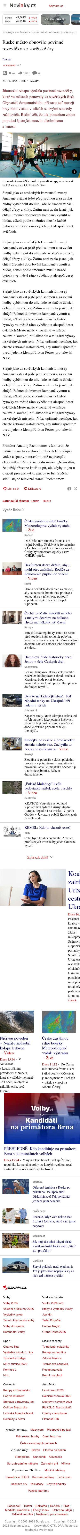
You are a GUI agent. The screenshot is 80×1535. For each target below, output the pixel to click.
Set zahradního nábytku (22, 1463)
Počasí (28, 535)
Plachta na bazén (54, 1450)
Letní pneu (64, 1477)
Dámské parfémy (43, 1477)
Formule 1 (10, 1369)
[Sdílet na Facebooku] (69, 489)
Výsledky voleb (13, 1314)
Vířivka (65, 1463)
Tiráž (66, 1505)
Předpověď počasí (59, 1429)
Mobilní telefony (55, 1470)
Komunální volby (14, 1331)
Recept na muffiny (54, 1352)
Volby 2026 (10, 1303)
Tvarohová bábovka (55, 1363)
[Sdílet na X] (75, 489)
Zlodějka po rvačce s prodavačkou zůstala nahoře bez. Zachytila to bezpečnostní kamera (49, 744)
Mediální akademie (17, 1510)
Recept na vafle (52, 1369)
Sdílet (26, 73)
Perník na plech (52, 1375)
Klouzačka (55, 1456)
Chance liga (11, 1346)
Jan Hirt (47, 1314)
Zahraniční (30, 710)
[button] (40, 155)
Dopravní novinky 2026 (57, 1401)
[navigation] (5, 5)
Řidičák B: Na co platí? (57, 1407)
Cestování (30, 798)
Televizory (36, 1483)
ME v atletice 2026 (15, 1363)
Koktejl (28, 754)
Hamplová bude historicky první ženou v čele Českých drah (48, 659)
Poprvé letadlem (13, 1396)
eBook (11, 73)
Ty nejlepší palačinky (55, 1346)
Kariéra (55, 1505)
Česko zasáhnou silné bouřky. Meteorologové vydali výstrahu (47, 523)
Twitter (28, 1505)
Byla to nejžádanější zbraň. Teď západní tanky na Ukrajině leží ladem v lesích (47, 700)
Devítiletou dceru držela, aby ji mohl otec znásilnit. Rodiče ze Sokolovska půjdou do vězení (47, 569)
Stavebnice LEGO (17, 1477)
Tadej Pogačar (51, 1320)
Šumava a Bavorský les (18, 1401)
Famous (6, 59)
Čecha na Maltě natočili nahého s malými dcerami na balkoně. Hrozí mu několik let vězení (48, 617)
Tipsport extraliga (14, 1358)
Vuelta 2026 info (52, 1303)
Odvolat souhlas (22, 1514)
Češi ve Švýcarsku (15, 1407)
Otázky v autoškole (54, 1413)
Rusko (47, 500)
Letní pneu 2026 (53, 1390)
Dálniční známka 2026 (56, 1396)
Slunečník (39, 1456)
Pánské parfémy (38, 1490)
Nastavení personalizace (52, 1514)
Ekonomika (31, 666)
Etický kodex (41, 1510)
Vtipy (27, 832)
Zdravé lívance (52, 1358)
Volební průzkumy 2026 (18, 1308)
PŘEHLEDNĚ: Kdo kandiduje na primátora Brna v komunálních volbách (40, 1151)
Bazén (36, 1450)
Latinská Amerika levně (18, 1413)
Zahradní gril (49, 1463)
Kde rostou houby (27, 1436)
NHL (6, 1375)
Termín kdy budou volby (18, 1320)
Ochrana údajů (62, 1510)
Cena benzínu (51, 1436)
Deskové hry (19, 1483)
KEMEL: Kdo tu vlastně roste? (47, 827)
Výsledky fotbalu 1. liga (18, 1352)
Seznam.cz (56, 5)
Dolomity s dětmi (14, 1419)
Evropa (28, 627)
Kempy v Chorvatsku (16, 1390)
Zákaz (35, 500)
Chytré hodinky (56, 1483)
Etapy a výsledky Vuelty (57, 1308)
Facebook (13, 1505)
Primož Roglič (51, 1326)
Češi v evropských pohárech (38, 1443)
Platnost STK (50, 1419)
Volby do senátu (13, 1326)
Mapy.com (37, 1429)
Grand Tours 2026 (54, 1331)
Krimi (27, 583)
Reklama (41, 1505)
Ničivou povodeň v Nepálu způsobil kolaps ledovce (15, 1043)
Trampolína (22, 1456)
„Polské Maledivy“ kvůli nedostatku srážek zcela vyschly (48, 786)
